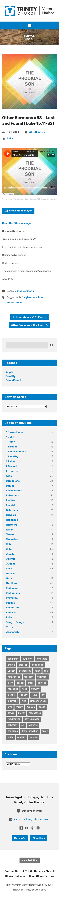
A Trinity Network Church (39, 871)
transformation (30, 731)
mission (31, 706)
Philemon (12, 588)
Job (8, 544)
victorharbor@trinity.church (32, 819)
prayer (21, 713)
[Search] (51, 345)
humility (35, 688)
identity (12, 694)
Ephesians (12, 495)
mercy (19, 706)
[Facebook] (21, 828)
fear (46, 670)
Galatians (12, 510)
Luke (10, 138)
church (11, 664)
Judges (10, 563)
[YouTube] (26, 828)
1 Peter (10, 441)
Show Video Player (20, 210)
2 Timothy (12, 471)
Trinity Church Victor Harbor (13, 199)
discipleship (38, 664)
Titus (9, 627)
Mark (9, 578)
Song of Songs (15, 622)
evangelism (25, 670)
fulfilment (42, 676)
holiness (42, 682)
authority (27, 658)
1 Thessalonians (16, 451)
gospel (20, 682)
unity (10, 737)
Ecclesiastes (14, 490)
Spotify (10, 376)
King (24, 700)
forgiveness (29, 297)
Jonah (10, 554)
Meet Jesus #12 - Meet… (31, 317)
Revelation (13, 607)
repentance (14, 302)
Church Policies (15, 876)
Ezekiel (10, 505)
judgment (13, 700)
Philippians (13, 593)
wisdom (21, 737)
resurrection (14, 719)
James (10, 534)
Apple (9, 372)
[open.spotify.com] (38, 828)
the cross (13, 731)
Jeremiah (12, 539)
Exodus (10, 500)
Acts (9, 476)
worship (33, 737)
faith (37, 670)
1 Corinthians (14, 432)
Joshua (10, 558)
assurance (13, 658)
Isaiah (9, 529)
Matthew (11, 583)
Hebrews (11, 524)
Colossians (13, 480)
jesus (34, 694)
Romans (11, 612)
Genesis (11, 515)
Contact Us (11, 871)
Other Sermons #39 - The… (28, 325)
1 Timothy (12, 456)
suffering (33, 725)
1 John (10, 437)
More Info (19, 838)
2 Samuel (11, 466)
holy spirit (13, 688)
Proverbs (12, 598)
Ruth (9, 617)
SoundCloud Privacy (41, 876)
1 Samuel (11, 446)
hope (24, 688)
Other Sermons (24, 291)
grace (31, 682)
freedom (28, 676)
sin (22, 725)
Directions (39, 838)
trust (45, 731)
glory (10, 682)
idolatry (24, 694)
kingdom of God (38, 700)
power (11, 713)
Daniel (10, 485)
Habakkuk (12, 519)
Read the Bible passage (16, 223)
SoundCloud (13, 380)
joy (43, 694)
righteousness (32, 719)
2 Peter (10, 461)
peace (42, 706)
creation (23, 664)
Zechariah (12, 632)
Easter (11, 670)
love (40, 297)
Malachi (10, 573)
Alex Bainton (37, 132)
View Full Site (29, 860)
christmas (42, 658)
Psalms (10, 602)
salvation (12, 725)
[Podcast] (32, 828)
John (9, 549)
